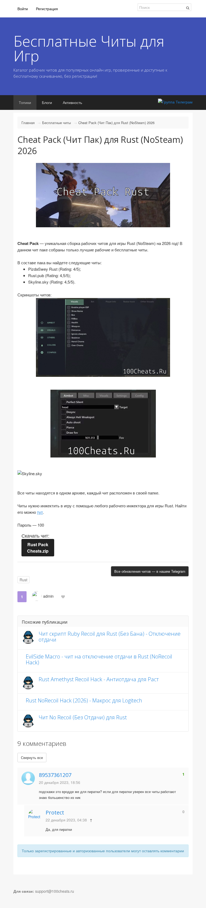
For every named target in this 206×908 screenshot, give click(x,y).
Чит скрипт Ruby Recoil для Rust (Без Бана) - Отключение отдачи (110, 636)
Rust (23, 579)
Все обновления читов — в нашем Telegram (149, 571)
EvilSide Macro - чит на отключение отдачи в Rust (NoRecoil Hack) (99, 659)
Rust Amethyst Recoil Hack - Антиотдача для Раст (99, 679)
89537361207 (55, 775)
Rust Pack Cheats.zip (38, 547)
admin (48, 596)
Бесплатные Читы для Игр (88, 48)
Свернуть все (32, 757)
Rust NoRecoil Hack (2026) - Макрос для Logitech (84, 700)
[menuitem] (22, 8)
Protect (55, 812)
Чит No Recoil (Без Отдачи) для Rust (83, 717)
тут (40, 512)
